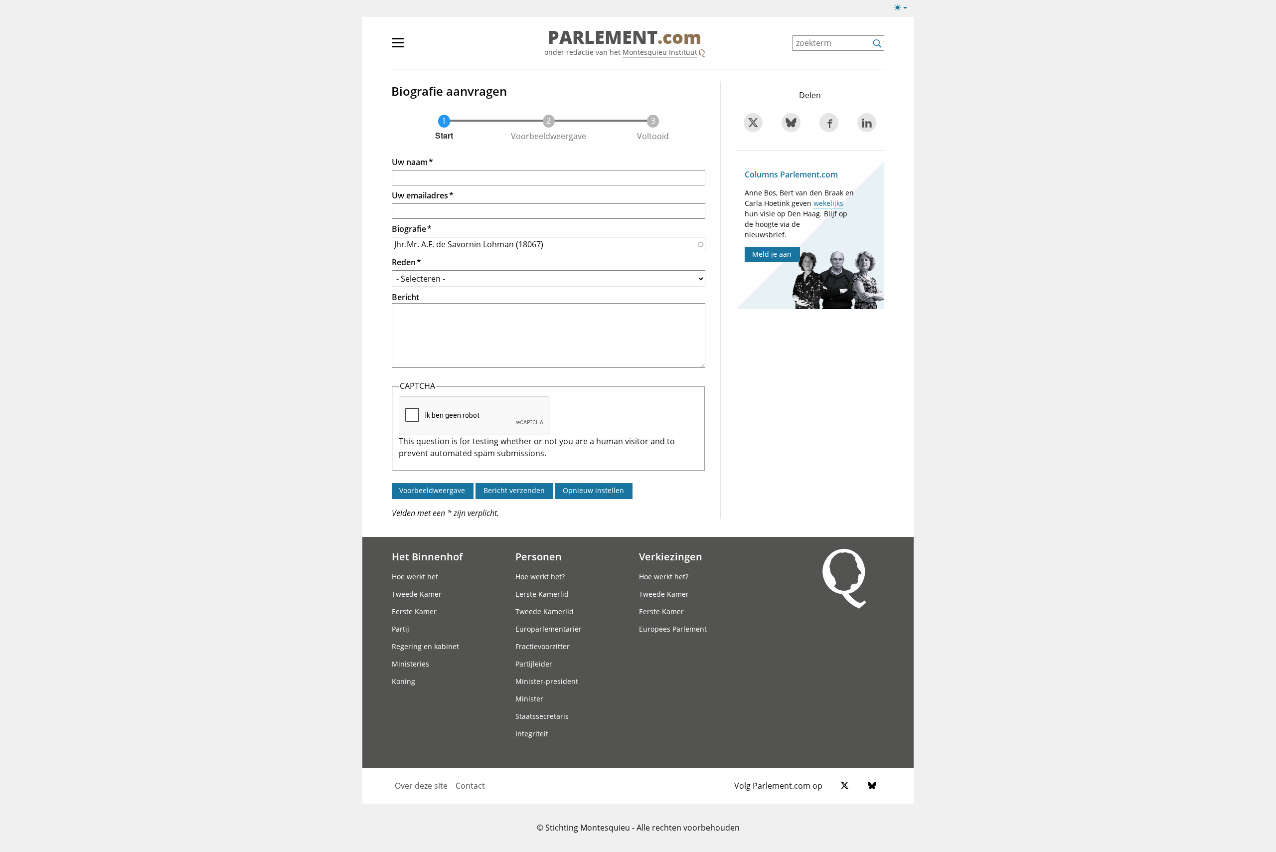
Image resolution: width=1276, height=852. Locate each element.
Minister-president (546, 681)
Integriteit (531, 733)
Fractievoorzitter (542, 646)
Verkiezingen (670, 556)
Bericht (405, 297)
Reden (404, 262)
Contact (470, 785)
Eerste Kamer (414, 611)
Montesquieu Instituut (660, 52)
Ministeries (410, 664)
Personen (538, 556)
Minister (529, 698)
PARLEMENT (624, 38)
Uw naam (410, 162)
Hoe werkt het (415, 576)
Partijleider (533, 664)
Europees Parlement (673, 629)
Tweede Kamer (417, 594)
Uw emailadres (420, 195)
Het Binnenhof (427, 556)
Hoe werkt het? (540, 576)
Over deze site (421, 785)
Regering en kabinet (425, 646)
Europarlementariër (548, 629)
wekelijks (828, 203)
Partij (400, 629)
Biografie (409, 228)
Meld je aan (772, 254)
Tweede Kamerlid (544, 611)
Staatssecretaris (542, 716)
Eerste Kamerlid (542, 594)
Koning (403, 681)
